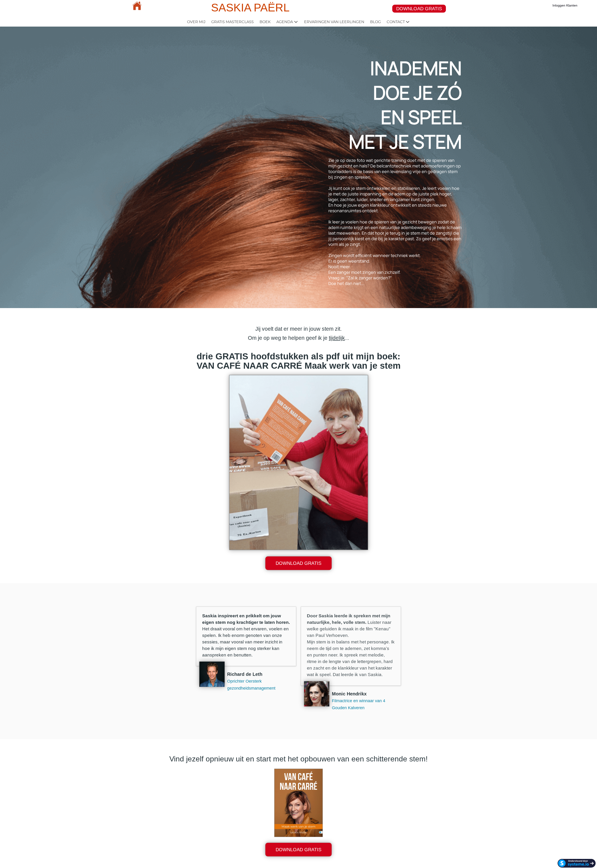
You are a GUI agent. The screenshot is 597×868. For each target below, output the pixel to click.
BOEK (265, 22)
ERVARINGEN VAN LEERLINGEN (334, 22)
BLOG (375, 22)
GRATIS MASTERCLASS (232, 22)
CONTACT (396, 22)
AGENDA (284, 22)
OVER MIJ (196, 22)
